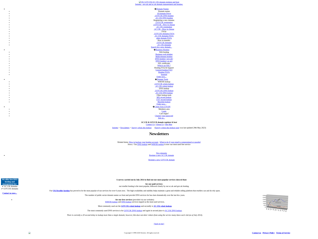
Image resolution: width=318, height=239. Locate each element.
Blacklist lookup (164, 102)
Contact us (256, 233)
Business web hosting (164, 54)
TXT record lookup (164, 100)
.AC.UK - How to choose (164, 29)
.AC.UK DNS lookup (164, 93)
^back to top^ (159, 224)
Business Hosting (162, 50)
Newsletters (124, 128)
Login (164, 111)
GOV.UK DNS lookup (133, 211)
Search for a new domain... (161, 47)
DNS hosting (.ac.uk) (164, 61)
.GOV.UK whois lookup (164, 84)
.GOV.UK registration (164, 22)
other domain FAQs (164, 38)
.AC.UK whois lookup (164, 86)
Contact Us (150, 124)
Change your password (164, 116)
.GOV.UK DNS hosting (164, 16)
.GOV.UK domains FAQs (164, 34)
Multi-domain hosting (164, 56)
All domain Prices (164, 13)
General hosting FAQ (164, 70)
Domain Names (162, 9)
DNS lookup (142, 144)
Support (164, 74)
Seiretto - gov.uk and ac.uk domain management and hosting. (159, 4)
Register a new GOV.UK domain (161, 160)
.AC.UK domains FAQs (164, 36)
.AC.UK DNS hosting (164, 18)
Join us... (161, 118)
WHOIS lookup (157, 144)
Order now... (161, 77)
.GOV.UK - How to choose (164, 25)
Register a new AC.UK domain (161, 155)
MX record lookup (164, 97)
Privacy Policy (269, 233)
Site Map (168, 124)
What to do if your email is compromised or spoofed (180, 142)
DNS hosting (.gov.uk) (164, 59)
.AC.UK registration (164, 27)
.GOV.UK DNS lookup (164, 91)
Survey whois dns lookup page (167, 128)
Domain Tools (162, 79)
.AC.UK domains (164, 45)
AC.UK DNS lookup (173, 211)
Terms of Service (283, 233)
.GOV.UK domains (164, 43)
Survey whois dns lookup (142, 128)
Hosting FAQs (164, 72)
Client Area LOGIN (162, 107)
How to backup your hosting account (143, 142)
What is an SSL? (164, 65)
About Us (160, 124)
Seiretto (115, 128)
